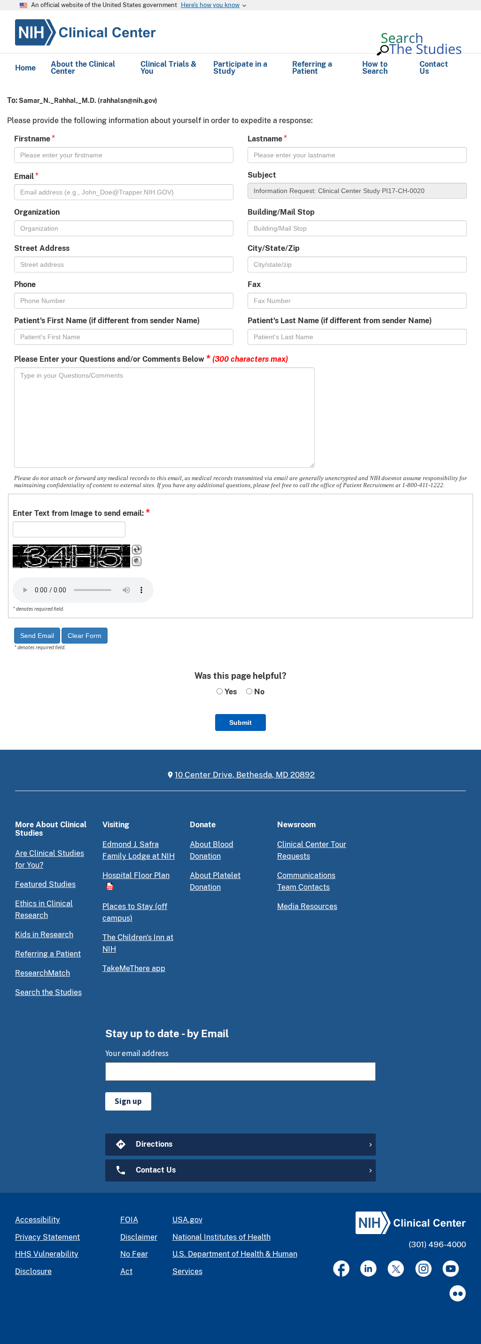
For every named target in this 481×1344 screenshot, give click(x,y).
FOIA (129, 1219)
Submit (240, 722)
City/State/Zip (274, 248)
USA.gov (187, 1219)
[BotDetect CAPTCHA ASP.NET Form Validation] (71, 556)
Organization (37, 212)
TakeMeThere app (133, 968)
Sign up (128, 1101)
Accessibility (37, 1219)
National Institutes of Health (221, 1237)
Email (24, 176)
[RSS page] (458, 1293)
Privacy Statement (47, 1237)
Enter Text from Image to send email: (81, 512)
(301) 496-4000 (437, 1244)
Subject (262, 175)
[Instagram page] (423, 1268)
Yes (230, 691)
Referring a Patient (48, 953)
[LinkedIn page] (368, 1268)
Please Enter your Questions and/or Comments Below (151, 358)
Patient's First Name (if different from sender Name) (107, 320)
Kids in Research (44, 934)
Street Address (42, 248)
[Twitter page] (396, 1268)
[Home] (85, 31)
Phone (25, 284)
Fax (254, 284)
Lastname (265, 138)
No (258, 691)
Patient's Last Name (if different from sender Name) (340, 320)
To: (12, 100)
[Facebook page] (341, 1268)
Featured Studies (45, 884)
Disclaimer (138, 1237)
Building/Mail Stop (281, 212)
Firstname (32, 138)
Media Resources (307, 906)
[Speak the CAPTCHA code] (136, 561)
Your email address (137, 1053)
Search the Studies (48, 992)
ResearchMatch (42, 973)
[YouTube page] (450, 1268)
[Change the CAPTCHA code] (136, 549)
